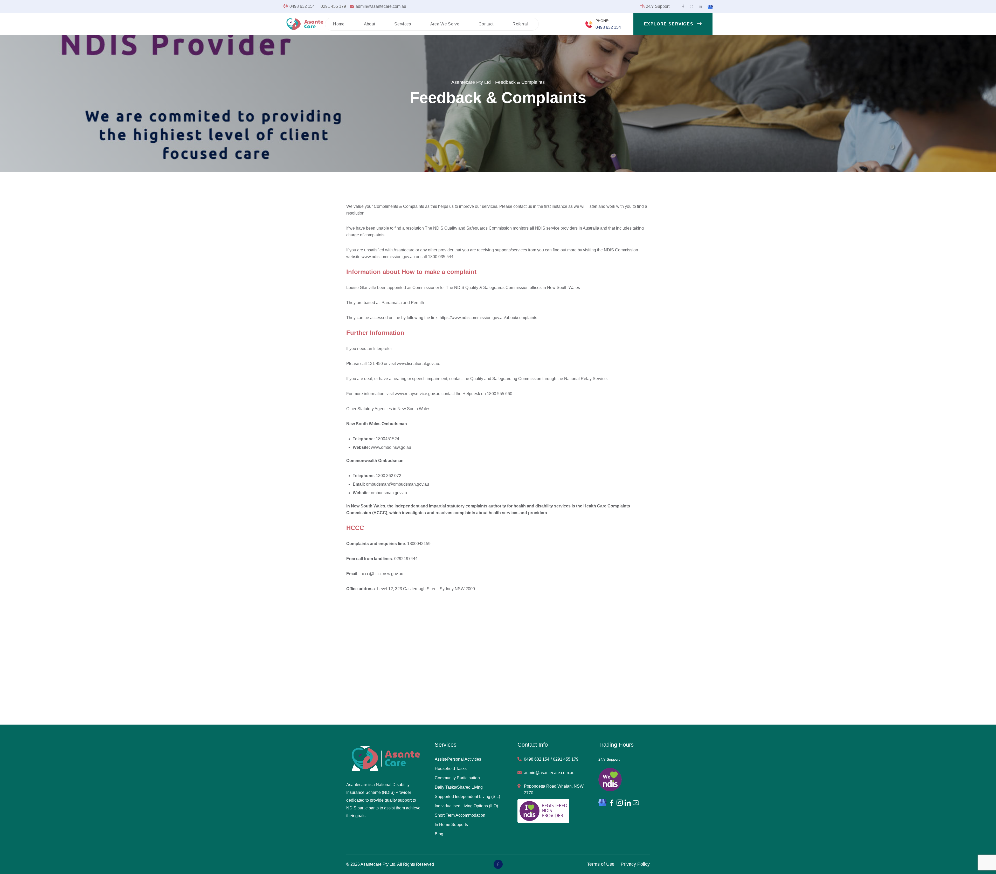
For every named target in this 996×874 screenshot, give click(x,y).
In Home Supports (451, 824)
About (369, 24)
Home (338, 24)
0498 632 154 (302, 6)
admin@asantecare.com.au (381, 6)
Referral (520, 24)
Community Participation (457, 778)
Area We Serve (444, 24)
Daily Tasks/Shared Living (459, 787)
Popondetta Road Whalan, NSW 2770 (554, 789)
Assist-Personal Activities (458, 759)
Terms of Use (600, 864)
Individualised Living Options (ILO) (466, 806)
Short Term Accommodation (460, 815)
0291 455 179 (333, 6)
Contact (486, 24)
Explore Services (669, 24)
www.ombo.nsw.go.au (391, 447)
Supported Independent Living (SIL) (467, 796)
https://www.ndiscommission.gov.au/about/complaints (488, 317)
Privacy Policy (635, 864)
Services (402, 24)
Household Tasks (451, 768)
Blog (439, 834)
